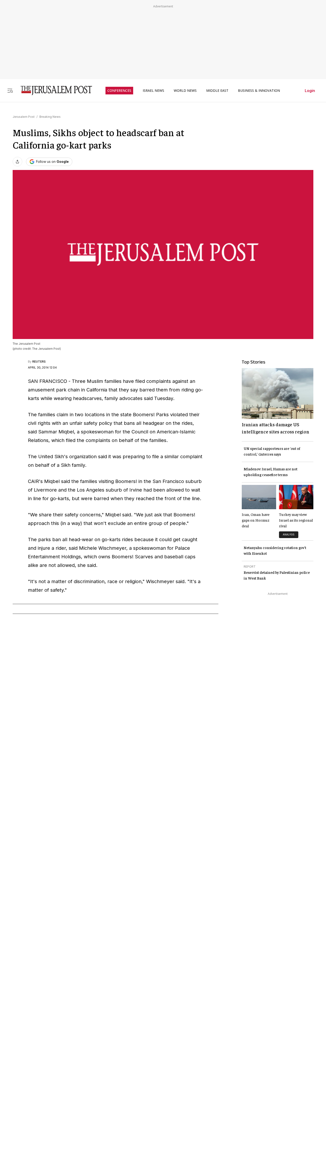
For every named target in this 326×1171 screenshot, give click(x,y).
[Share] (17, 161)
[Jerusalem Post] (53, 90)
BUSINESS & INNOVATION (259, 90)
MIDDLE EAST (217, 90)
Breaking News (50, 116)
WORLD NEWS (185, 90)
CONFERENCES (119, 90)
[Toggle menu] (10, 90)
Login (310, 90)
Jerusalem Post (24, 116)
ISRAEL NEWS (153, 90)
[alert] (43, 1069)
